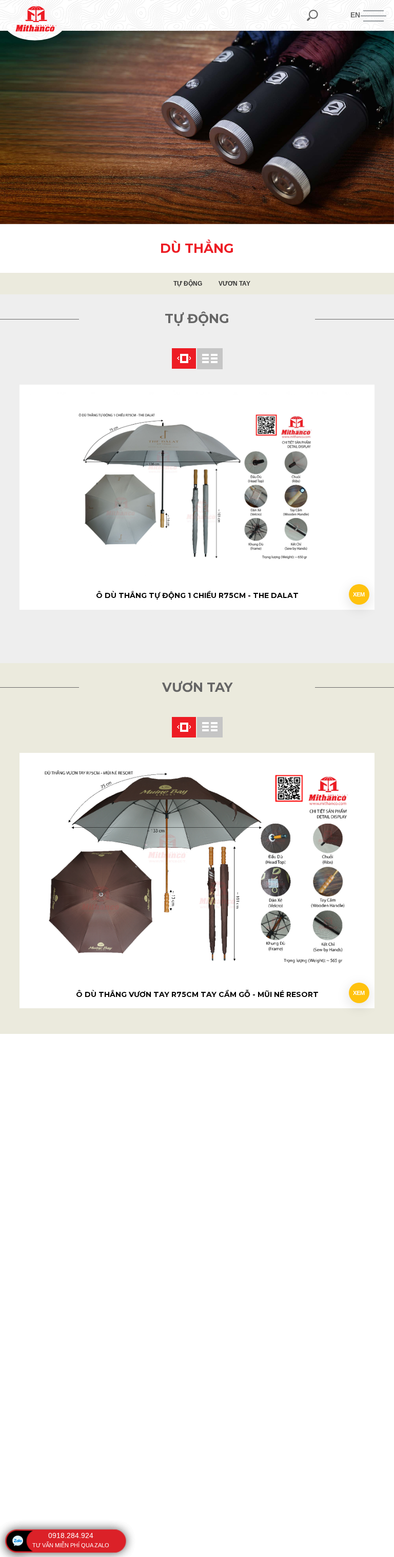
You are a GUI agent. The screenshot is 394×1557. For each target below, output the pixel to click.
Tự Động (187, 283)
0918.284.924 (70, 1535)
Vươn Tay (234, 283)
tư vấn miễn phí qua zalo (70, 1545)
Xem (359, 594)
